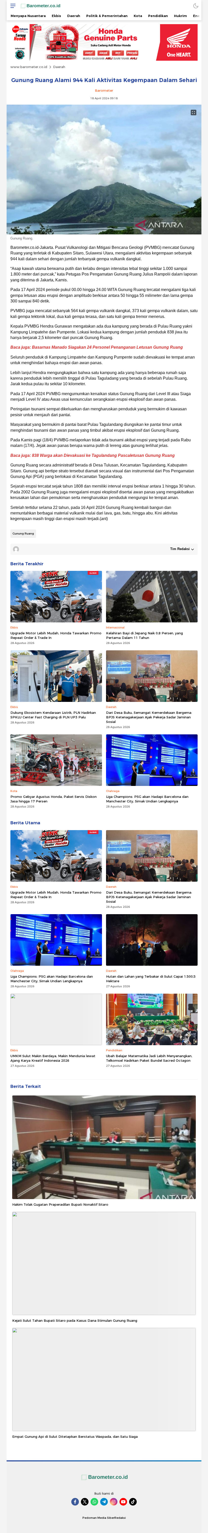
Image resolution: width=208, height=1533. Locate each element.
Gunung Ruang (23, 533)
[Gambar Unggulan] (104, 233)
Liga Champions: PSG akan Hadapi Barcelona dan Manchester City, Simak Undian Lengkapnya (147, 799)
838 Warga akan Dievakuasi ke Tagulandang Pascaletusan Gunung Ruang (103, 455)
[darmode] (195, 5)
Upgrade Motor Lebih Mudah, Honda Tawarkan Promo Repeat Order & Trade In (55, 635)
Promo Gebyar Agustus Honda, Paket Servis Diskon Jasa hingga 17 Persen (53, 799)
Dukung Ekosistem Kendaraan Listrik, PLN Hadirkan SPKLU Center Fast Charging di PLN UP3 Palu (53, 715)
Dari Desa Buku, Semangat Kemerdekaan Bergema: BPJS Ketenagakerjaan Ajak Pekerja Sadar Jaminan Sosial (149, 717)
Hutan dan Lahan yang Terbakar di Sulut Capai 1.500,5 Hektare (151, 978)
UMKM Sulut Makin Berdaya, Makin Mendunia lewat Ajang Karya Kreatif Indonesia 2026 (52, 1058)
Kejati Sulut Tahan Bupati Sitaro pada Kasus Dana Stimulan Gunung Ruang (74, 1320)
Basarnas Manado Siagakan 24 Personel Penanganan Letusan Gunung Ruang (107, 347)
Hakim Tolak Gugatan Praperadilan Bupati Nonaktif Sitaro (60, 1204)
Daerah (59, 67)
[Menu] (12, 5)
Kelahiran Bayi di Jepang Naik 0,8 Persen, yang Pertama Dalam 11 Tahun (144, 635)
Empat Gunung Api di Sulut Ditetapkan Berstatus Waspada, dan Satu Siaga (75, 1436)
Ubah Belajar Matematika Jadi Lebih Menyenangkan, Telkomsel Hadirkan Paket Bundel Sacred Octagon (149, 1058)
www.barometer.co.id (28, 67)
